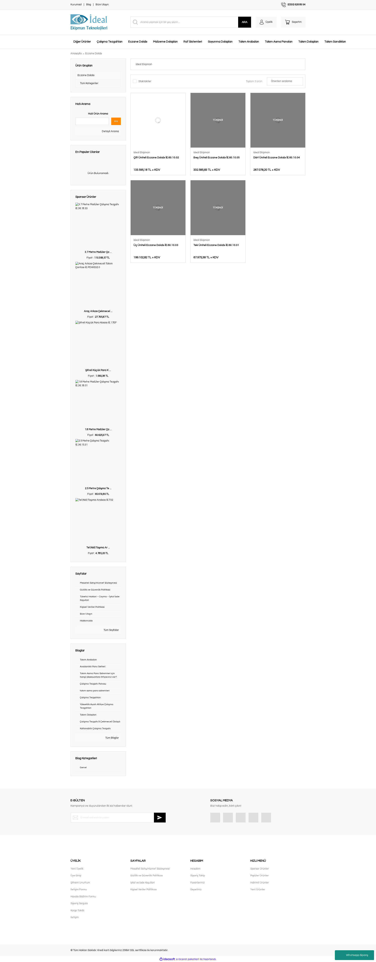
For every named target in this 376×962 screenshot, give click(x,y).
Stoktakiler (144, 81)
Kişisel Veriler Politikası (143, 889)
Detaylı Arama (110, 131)
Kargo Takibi (77, 910)
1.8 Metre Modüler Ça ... (98, 429)
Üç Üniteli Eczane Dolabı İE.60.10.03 (156, 245)
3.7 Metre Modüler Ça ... (98, 252)
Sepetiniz (196, 889)
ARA (244, 22)
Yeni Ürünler (257, 889)
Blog (88, 4)
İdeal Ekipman (142, 152)
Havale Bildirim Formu (83, 896)
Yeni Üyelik (76, 868)
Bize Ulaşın (102, 4)
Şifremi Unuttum (80, 882)
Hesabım (195, 868)
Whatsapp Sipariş (357, 955)
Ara (116, 121)
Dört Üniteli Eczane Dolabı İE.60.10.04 (276, 157)
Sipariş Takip (197, 875)
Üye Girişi (75, 875)
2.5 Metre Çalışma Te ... (98, 488)
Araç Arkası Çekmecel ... (98, 311)
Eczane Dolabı (93, 53)
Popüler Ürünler (259, 875)
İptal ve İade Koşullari (142, 882)
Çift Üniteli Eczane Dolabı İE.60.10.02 (156, 157)
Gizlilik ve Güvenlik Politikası (146, 875)
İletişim (74, 917)
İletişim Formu (78, 889)
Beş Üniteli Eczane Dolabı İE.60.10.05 (216, 157)
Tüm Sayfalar (111, 630)
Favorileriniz (197, 882)
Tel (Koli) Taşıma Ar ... (98, 547)
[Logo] (88, 22)
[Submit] (160, 817)
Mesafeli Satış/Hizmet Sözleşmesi (150, 868)
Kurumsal (76, 4)
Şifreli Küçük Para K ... (98, 370)
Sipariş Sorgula (79, 903)
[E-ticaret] (187, 959)
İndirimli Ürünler (259, 882)
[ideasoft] (167, 959)
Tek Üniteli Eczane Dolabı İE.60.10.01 (216, 245)
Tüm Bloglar (112, 737)
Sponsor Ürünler (259, 868)
